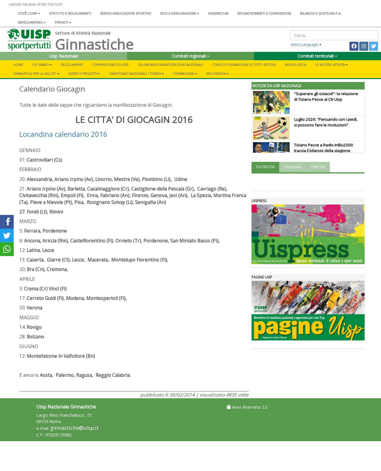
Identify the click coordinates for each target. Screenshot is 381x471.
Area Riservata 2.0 (249, 407)
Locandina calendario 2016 (63, 134)
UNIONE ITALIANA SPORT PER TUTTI (36, 4)
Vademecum (218, 13)
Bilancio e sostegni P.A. (320, 13)
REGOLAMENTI (72, 64)
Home (18, 64)
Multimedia (216, 73)
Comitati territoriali (316, 56)
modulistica (295, 64)
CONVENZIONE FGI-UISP (110, 64)
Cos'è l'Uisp (27, 13)
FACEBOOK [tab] (265, 166)
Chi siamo (40, 64)
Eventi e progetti (82, 73)
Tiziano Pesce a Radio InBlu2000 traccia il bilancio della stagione (323, 147)
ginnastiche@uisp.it (74, 427)
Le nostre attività (330, 64)
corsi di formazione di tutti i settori (244, 64)
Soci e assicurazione (178, 13)
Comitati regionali (189, 56)
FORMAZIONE (183, 73)
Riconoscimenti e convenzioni (264, 13)
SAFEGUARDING (30, 22)
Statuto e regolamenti (70, 13)
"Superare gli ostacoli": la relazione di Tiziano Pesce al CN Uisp (326, 96)
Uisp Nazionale (63, 56)
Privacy (61, 22)
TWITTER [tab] (318, 167)
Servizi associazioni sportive (125, 13)
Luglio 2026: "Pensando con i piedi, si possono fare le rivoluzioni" (325, 122)
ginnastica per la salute (35, 73)
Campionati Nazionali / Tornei (135, 73)
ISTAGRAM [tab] (292, 167)
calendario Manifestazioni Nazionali (170, 64)
